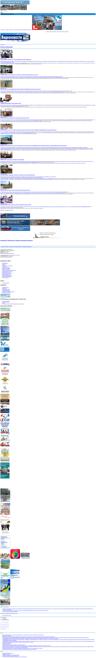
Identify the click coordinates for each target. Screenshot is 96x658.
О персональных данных (7, 615)
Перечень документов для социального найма (10, 655)
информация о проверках (27, 29)
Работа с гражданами (6, 269)
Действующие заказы (6, 301)
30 (4, 628)
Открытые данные (5, 277)
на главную (3, 29)
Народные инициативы (6, 274)
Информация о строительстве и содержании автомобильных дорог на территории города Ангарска (20, 649)
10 (5, 622)
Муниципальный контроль (7, 276)
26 (8, 626)
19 (8, 624)
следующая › (7, 210)
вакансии (7, 29)
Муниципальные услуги (6, 273)
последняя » (11, 210)
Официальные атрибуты (6, 292)
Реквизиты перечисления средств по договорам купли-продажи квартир (15, 647)
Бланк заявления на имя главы (8, 653)
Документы (4, 266)
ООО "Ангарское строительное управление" (10, 611)
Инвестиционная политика (7, 275)
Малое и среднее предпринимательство (9, 270)
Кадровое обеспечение (6, 268)
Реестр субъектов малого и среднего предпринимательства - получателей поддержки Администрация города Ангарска (23, 634)
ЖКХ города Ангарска (6, 272)
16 (4, 624)
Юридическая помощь (6, 643)
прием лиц (11, 29)
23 (4, 626)
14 (2, 624)
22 (3, 626)
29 (3, 628)
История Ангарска (5, 287)
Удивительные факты (6, 289)
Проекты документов (6, 267)
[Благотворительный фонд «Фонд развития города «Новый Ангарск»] (48, 238)
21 (2, 626)
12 (8, 622)
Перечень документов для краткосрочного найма (11, 654)
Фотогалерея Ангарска (6, 290)
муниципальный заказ (18, 29)
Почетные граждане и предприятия (8, 291)
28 (2, 628)
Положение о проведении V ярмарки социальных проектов (16, 240)
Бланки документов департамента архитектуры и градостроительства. (15, 656)
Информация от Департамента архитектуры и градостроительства (14, 644)
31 (5, 628)
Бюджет (3, 264)
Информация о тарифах (7, 635)
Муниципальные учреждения (7, 271)
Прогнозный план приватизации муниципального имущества (13, 303)
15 (3, 624)
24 (5, 626)
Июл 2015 (4, 618)
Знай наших (4, 288)
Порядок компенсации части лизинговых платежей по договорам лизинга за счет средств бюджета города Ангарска (22, 648)
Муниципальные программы (7, 265)
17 (5, 624)
